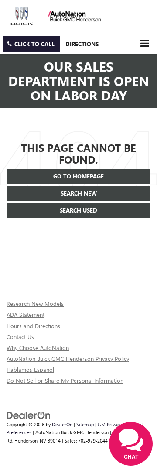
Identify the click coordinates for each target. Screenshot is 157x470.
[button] (31, 44)
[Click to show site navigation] (144, 43)
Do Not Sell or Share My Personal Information (65, 380)
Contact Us (20, 336)
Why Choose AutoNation (38, 347)
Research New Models (35, 303)
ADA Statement (25, 314)
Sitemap (85, 424)
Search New (79, 193)
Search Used (78, 210)
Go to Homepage (78, 176)
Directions (82, 44)
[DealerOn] (29, 414)
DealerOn (62, 424)
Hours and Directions (33, 325)
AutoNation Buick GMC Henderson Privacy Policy (68, 358)
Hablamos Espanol (30, 369)
